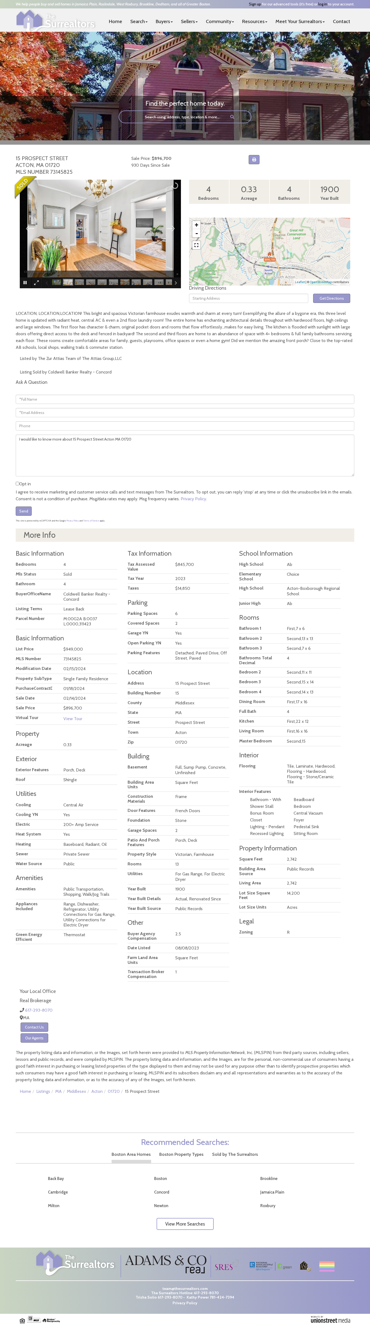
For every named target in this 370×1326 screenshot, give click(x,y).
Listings (43, 1091)
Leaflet (300, 282)
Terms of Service (91, 520)
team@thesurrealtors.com (185, 1288)
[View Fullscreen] (196, 245)
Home (25, 1091)
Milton (53, 1205)
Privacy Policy (193, 498)
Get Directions (332, 298)
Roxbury (267, 1205)
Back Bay (56, 1178)
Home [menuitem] (115, 21)
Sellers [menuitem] (188, 21)
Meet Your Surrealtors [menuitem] (298, 21)
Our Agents (34, 1038)
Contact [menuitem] (341, 21)
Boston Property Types (181, 1154)
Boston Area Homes (131, 1154)
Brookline (269, 1178)
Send (23, 511)
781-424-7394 (222, 1297)
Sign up (255, 4)
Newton (161, 1205)
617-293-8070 (39, 1010)
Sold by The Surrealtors (235, 1154)
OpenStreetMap (321, 282)
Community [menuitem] (218, 21)
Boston (160, 1178)
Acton (97, 1091)
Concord (161, 1192)
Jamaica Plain (272, 1192)
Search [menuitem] (137, 21)
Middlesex (76, 1091)
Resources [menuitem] (253, 21)
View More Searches (185, 1224)
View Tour (72, 718)
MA (58, 1091)
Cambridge (58, 1192)
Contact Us (34, 1027)
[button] (232, 117)
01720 (114, 1091)
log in (322, 4)
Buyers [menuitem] (163, 21)
